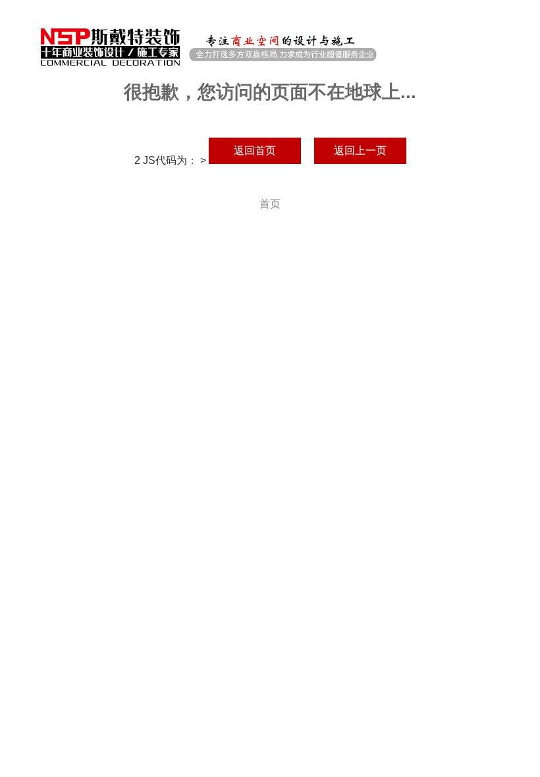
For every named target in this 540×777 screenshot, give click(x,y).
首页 (270, 203)
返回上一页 (360, 150)
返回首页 (255, 150)
